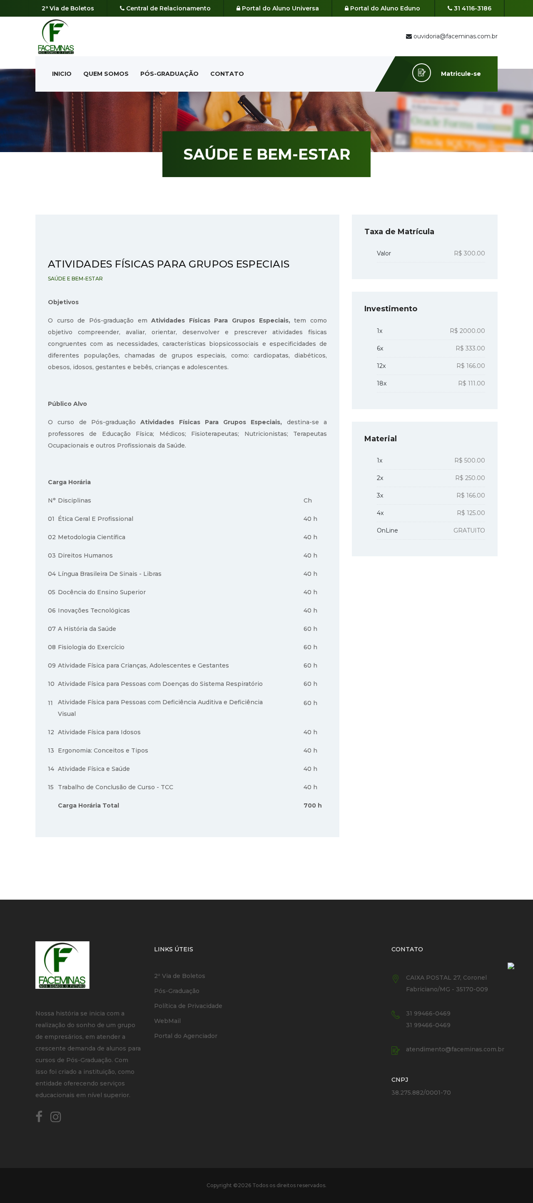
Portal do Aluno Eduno (384, 8)
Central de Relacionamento (168, 8)
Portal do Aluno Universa (279, 8)
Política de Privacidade (188, 1006)
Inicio (62, 74)
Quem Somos (106, 74)
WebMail (167, 1021)
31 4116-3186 (471, 8)
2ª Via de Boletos (68, 8)
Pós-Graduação (169, 74)
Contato (227, 74)
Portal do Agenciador (185, 1036)
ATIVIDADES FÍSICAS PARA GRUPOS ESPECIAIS (168, 264)
